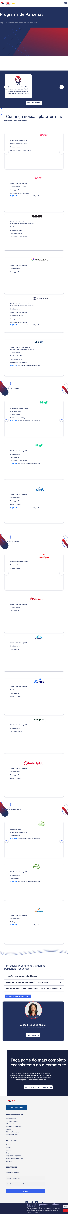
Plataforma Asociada (12, 1134)
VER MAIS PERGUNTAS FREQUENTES (18, 996)
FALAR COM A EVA (33, 1035)
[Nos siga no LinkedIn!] (26, 1203)
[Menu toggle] (65, 3)
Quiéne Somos (10, 1145)
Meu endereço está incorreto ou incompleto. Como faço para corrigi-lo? (32, 988)
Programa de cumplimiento (14, 1155)
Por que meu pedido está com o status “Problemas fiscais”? (27, 982)
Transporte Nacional (12, 1121)
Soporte (8, 1150)
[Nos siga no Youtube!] (36, 1203)
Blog (7, 1153)
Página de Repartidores (12, 1132)
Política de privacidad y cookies (14, 1158)
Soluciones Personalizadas (13, 1126)
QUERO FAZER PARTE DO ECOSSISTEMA (38, 1087)
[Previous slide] (6, 87)
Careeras (8, 1147)
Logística (8, 1129)
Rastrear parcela (11, 1118)
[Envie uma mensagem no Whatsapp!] (42, 1203)
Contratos (9, 1161)
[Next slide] (62, 87)
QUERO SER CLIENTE (34, 103)
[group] (34, 87)
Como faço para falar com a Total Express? (22, 976)
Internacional (10, 1124)
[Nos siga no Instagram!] (31, 1203)
